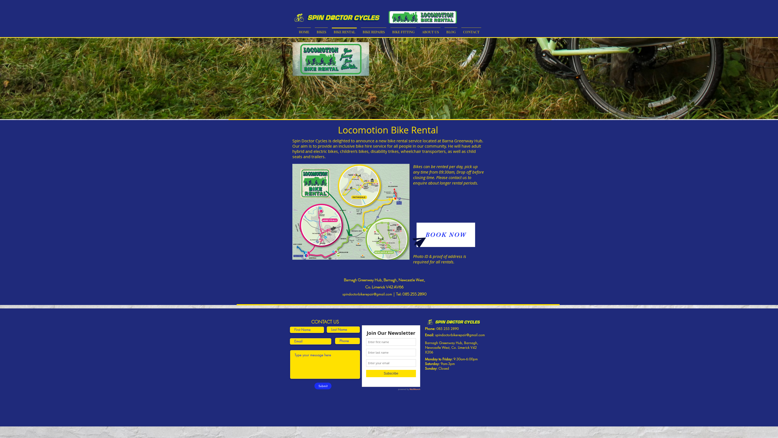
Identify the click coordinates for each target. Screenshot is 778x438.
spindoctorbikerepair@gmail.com (367, 294)
